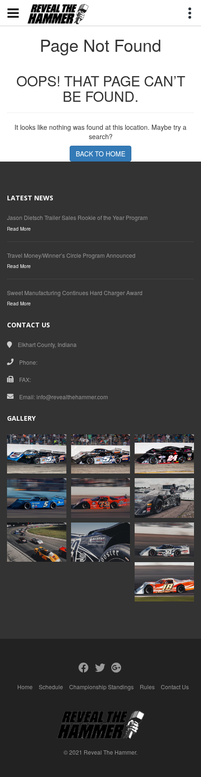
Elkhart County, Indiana (47, 344)
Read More (19, 229)
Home (25, 687)
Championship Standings (101, 687)
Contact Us (175, 687)
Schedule (51, 687)
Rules (147, 687)
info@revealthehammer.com (72, 397)
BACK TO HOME (100, 153)
